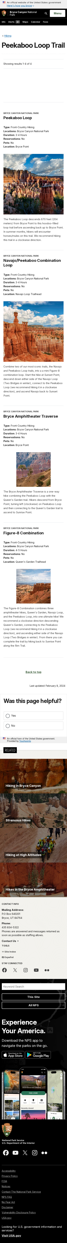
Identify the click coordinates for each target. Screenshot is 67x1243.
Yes (13, 715)
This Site (33, 997)
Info (3, 22)
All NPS (34, 1005)
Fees (45, 22)
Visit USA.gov (11, 1235)
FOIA (4, 1181)
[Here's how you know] (33, 4)
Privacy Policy (10, 1176)
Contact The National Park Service (21, 1191)
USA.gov (7, 1217)
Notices (6, 1186)
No (13, 725)
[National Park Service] (4, 13)
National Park (23, 13)
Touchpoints (25, 741)
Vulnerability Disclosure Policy (19, 1212)
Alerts (13, 22)
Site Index (10, 951)
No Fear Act (8, 1202)
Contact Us (9, 941)
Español (9, 957)
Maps (25, 22)
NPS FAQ (7, 1196)
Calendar (35, 22)
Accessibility (9, 1170)
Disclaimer (7, 1207)
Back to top (33, 672)
